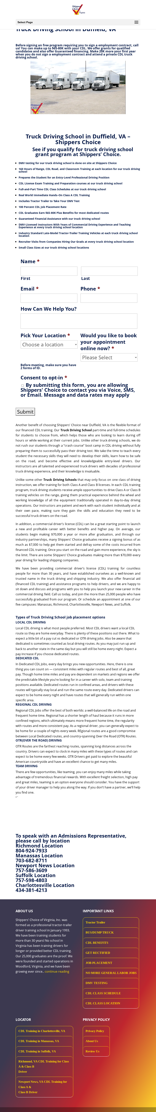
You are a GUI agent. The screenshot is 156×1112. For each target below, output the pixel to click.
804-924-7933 (31, 850)
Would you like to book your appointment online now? (108, 341)
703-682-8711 (31, 860)
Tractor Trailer (95, 922)
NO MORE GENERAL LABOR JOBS (111, 973)
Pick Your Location (45, 335)
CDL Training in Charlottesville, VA (41, 1031)
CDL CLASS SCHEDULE (103, 993)
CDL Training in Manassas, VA (38, 1041)
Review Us (92, 1051)
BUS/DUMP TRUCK (100, 932)
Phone (90, 289)
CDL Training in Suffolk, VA (37, 1051)
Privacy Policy (95, 1031)
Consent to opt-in (44, 377)
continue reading (57, 971)
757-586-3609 (31, 870)
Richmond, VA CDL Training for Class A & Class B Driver (43, 1066)
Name (30, 261)
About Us (92, 1041)
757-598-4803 (31, 880)
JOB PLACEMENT (99, 962)
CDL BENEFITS (97, 942)
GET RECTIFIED (98, 952)
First (25, 278)
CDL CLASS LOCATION (103, 1003)
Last (85, 278)
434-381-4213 (31, 890)
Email (30, 289)
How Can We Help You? (48, 309)
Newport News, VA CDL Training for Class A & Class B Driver (42, 1087)
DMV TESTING (96, 983)
